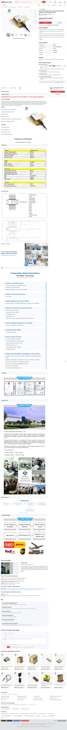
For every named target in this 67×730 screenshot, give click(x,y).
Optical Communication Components (55, 699)
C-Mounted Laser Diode (23, 589)
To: (5, 636)
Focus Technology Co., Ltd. (26, 726)
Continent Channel (44, 723)
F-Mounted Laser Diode (31, 589)
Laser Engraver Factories (14, 713)
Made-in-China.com (29, 724)
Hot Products (13, 723)
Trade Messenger (16, 720)
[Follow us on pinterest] (64, 720)
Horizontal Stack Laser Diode (33, 588)
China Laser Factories (5, 713)
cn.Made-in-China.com (43, 724)
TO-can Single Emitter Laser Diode (55, 696)
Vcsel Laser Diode (38, 589)
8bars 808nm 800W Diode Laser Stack (60, 684)
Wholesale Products (33, 723)
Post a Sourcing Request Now (28, 647)
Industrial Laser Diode (42, 713)
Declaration (43, 726)
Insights (54, 723)
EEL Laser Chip (3, 699)
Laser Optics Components (25, 708)
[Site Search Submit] (44, 2)
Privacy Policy (48, 726)
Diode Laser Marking (50, 713)
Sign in (65, 2)
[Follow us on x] (59, 720)
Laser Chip (8, 588)
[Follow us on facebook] (58, 720)
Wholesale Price (39, 723)
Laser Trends (44, 715)
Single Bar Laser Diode (7, 589)
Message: (4, 638)
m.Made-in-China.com (36, 724)
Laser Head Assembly (15, 708)
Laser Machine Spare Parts (6, 708)
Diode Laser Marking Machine (17, 715)
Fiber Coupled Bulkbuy (51, 715)
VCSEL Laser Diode (20, 699)
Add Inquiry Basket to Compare (19, 38)
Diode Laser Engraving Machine (6, 715)
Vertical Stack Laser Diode (23, 588)
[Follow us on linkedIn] (65, 720)
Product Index (50, 723)
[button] (55, 2)
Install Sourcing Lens (25, 720)
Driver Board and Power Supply (38, 699)
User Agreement (39, 726)
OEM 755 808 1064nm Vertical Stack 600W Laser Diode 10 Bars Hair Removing (19, 667)
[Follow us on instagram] (61, 720)
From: (5, 633)
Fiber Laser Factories (33, 713)
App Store (3, 720)
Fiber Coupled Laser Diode (14, 588)
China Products (18, 723)
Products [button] (16, 1)
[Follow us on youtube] (62, 720)
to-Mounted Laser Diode (15, 589)
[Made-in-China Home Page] (6, 2)
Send (8, 647)
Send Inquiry (45, 22)
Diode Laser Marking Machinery (29, 715)
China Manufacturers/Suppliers (26, 723)
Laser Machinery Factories (24, 713)
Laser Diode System (36, 696)
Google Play (9, 720)
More (2, 717)
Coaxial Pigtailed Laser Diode (21, 696)
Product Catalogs (15, 694)
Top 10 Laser (38, 715)
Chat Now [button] (60, 22)
